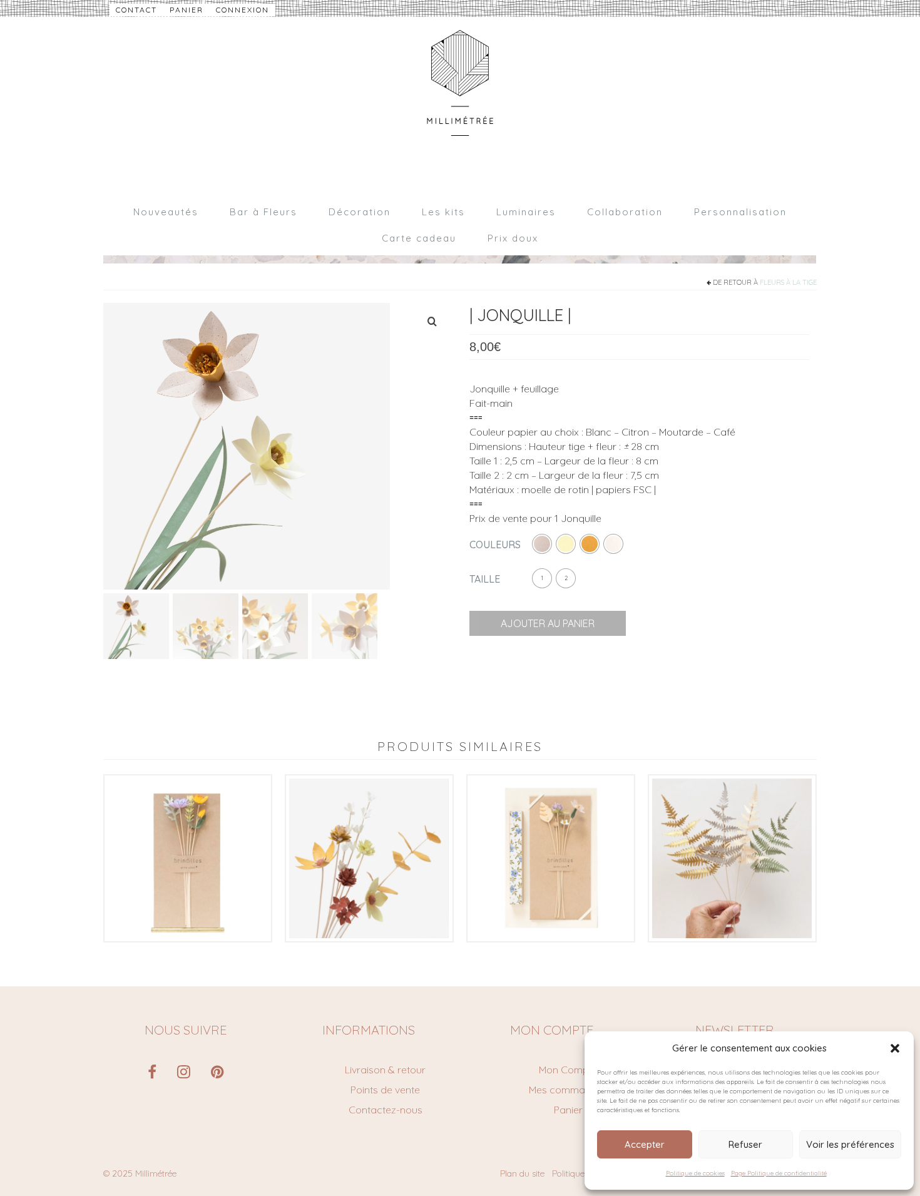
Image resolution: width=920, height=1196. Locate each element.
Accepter (645, 1144)
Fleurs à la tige (788, 282)
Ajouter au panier (548, 623)
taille (484, 579)
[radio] (542, 543)
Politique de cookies (695, 1173)
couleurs (495, 544)
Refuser (745, 1144)
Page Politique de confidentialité (779, 1173)
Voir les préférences (850, 1144)
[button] (895, 1048)
